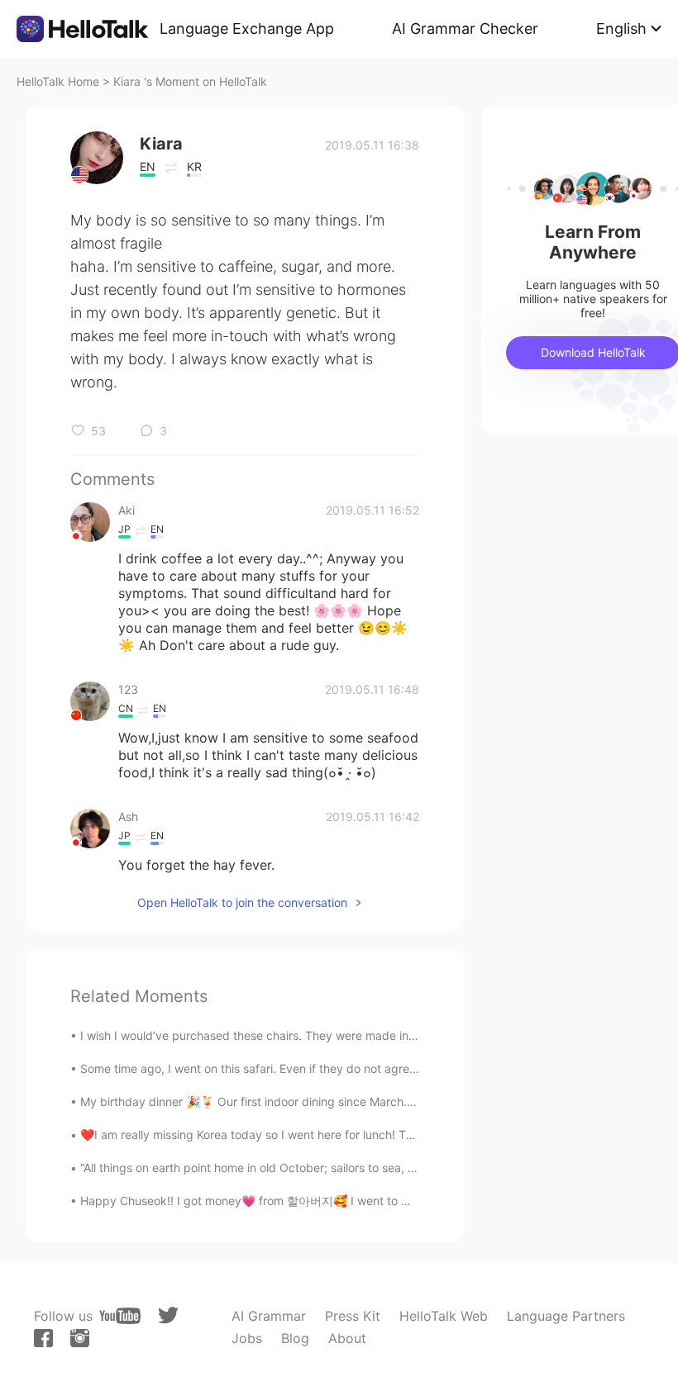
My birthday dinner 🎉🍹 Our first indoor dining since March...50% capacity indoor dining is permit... (350, 1101)
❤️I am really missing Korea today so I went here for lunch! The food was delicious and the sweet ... (348, 1135)
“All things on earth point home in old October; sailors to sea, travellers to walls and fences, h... (334, 1168)
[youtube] (120, 1316)
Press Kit (352, 1316)
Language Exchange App (247, 28)
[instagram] (79, 1338)
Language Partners (566, 1316)
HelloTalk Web (443, 1316)
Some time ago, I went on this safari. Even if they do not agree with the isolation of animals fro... (337, 1068)
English (621, 28)
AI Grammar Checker (465, 28)
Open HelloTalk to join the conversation (242, 902)
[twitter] (168, 1315)
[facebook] (43, 1338)
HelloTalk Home (58, 81)
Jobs (247, 1338)
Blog (295, 1338)
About (347, 1338)
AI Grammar (269, 1316)
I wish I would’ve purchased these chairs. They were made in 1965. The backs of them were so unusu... (359, 1035)
